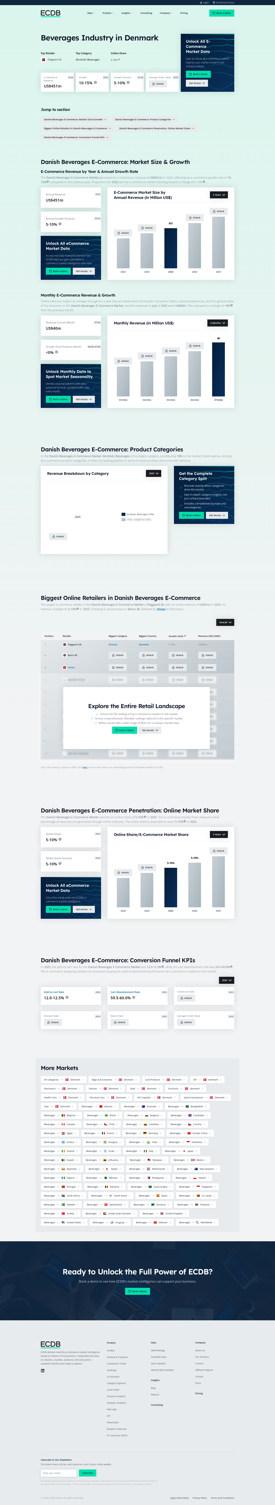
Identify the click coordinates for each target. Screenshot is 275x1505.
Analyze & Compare (117, 1357)
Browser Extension (117, 1428)
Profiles (111, 1350)
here (85, 767)
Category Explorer (116, 1383)
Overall (223, 622)
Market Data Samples (162, 1369)
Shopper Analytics (116, 1402)
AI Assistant (113, 1376)
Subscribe (87, 1472)
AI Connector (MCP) (117, 1435)
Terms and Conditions (222, 1497)
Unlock (160, 83)
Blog (153, 1387)
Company (165, 13)
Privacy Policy (200, 1497)
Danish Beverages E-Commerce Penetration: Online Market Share (154, 128)
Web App (112, 1409)
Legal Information (179, 1497)
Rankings (112, 1370)
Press (198, 1383)
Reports (155, 1394)
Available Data (158, 1356)
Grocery (113, 644)
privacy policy (65, 1484)
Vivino (161, 609)
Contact (199, 1376)
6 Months (216, 322)
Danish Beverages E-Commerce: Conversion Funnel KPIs (74, 137)
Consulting (146, 13)
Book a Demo (223, 13)
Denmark (144, 644)
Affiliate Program (204, 1369)
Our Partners (202, 1356)
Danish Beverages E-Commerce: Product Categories (143, 119)
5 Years (217, 194)
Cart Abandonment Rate (125, 992)
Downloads (113, 1422)
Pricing (184, 13)
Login (206, 2)
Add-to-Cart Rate (54, 992)
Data (89, 13)
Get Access (195, 83)
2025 (151, 473)
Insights (126, 13)
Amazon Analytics (116, 1396)
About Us (200, 1350)
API (108, 1415)
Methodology (158, 1350)
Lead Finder (113, 1389)
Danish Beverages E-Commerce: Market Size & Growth (73, 119)
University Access (225, 2)
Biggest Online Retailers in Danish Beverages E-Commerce (75, 128)
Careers (199, 1363)
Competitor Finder (116, 1363)
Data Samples (158, 1363)
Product (107, 13)
